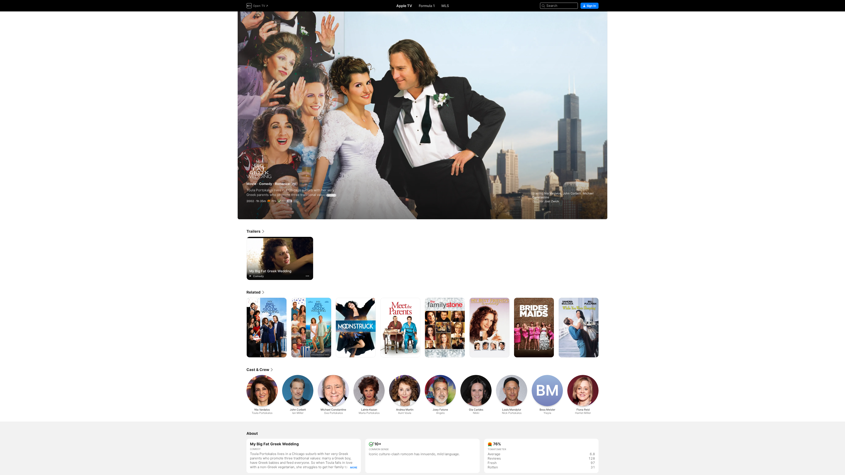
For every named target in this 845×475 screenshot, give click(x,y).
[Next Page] (603, 328)
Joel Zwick (551, 201)
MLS (445, 6)
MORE (331, 195)
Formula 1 (427, 6)
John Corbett (572, 193)
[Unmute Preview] (595, 20)
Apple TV (404, 6)
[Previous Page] (242, 328)
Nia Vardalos (552, 193)
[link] (255, 231)
